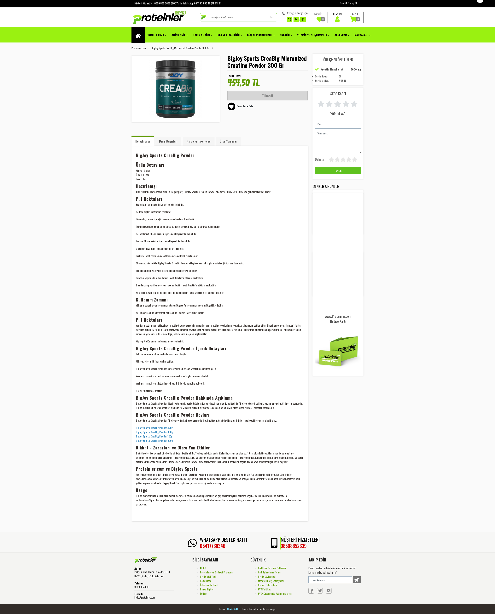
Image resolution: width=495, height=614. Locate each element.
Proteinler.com (138, 48)
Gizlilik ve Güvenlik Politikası (272, 568)
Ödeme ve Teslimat (209, 585)
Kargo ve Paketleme (198, 141)
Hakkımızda (205, 581)
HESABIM (337, 14)
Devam (338, 171)
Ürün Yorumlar (228, 141)
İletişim (203, 593)
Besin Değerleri (168, 141)
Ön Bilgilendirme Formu (269, 572)
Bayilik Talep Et (348, 3)
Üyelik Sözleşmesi (267, 576)
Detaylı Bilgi (142, 141)
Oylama (319, 159)
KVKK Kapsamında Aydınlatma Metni (275, 593)
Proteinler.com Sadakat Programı (216, 572)
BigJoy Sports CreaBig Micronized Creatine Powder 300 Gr (180, 48)
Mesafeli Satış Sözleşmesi (271, 581)
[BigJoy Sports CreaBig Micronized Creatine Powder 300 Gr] (175, 89)
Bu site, (223, 609)
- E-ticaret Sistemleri (249, 609)
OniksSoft (233, 609)
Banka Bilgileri (207, 589)
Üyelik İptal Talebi (208, 576)
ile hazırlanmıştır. (268, 609)
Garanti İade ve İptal (267, 585)
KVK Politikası (264, 589)
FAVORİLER (319, 16)
